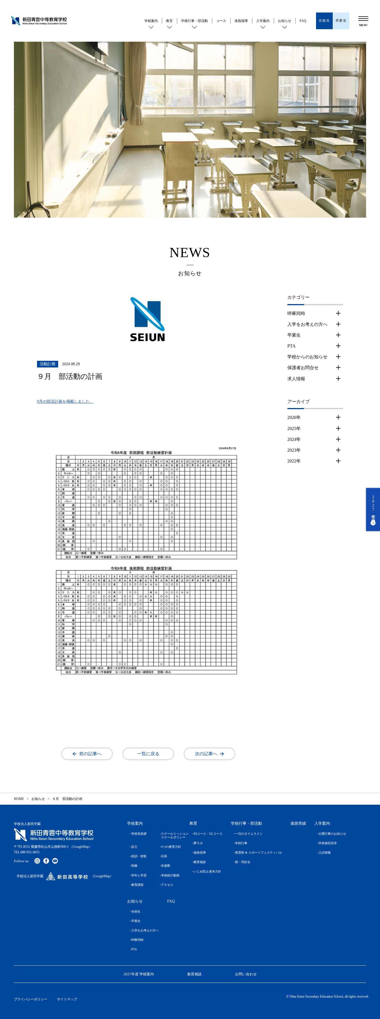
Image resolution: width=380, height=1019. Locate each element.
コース (221, 21)
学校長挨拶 (139, 833)
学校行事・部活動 (194, 21)
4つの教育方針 (171, 846)
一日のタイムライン (249, 833)
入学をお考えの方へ (307, 324)
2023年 (294, 450)
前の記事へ (90, 753)
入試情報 (325, 852)
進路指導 (241, 21)
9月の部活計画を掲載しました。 (65, 401)
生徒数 (165, 865)
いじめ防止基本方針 (207, 871)
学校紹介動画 (170, 875)
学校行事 (241, 843)
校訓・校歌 (139, 856)
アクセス (167, 884)
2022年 (294, 461)
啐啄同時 (296, 313)
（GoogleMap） (81, 847)
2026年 (294, 417)
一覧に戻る (148, 753)
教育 (169, 21)
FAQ (303, 21)
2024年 (294, 439)
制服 (134, 865)
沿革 (164, 856)
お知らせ (284, 21)
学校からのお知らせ (307, 356)
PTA (291, 346)
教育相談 (200, 862)
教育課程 (137, 884)
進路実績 (298, 823)
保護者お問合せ (303, 367)
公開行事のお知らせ (332, 833)
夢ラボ (198, 843)
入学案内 (263, 21)
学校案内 (151, 21)
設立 (134, 846)
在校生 (135, 911)
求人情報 (296, 378)
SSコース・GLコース (208, 833)
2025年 (294, 428)
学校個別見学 (328, 843)
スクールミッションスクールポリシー (171, 835)
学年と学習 (139, 875)
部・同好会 (242, 862)
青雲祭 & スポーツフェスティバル (258, 852)
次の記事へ (206, 753)
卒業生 (294, 335)
